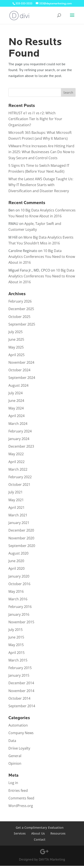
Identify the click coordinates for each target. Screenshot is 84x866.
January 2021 (18, 522)
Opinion (14, 763)
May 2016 (16, 591)
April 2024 (16, 415)
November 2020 (21, 538)
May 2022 (16, 454)
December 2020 (21, 530)
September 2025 (21, 324)
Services (20, 833)
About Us (38, 833)
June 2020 (16, 560)
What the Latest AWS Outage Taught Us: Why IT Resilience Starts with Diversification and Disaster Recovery (40, 185)
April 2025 (16, 354)
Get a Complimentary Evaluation (40, 827)
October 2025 (19, 316)
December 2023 (21, 446)
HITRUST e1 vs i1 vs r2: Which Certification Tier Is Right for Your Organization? (35, 119)
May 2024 (16, 408)
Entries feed (18, 790)
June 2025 (16, 339)
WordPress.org (20, 805)
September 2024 (21, 377)
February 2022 (20, 477)
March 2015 (17, 660)
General (14, 755)
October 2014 (19, 698)
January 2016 (18, 614)
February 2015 (20, 667)
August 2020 (18, 553)
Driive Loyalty (19, 748)
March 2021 (17, 515)
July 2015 (15, 629)
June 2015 (16, 637)
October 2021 (19, 484)
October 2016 (19, 583)
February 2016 (20, 606)
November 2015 (21, 622)
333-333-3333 (24, 3)
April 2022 (16, 461)
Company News (21, 732)
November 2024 (21, 362)
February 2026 (20, 301)
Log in (13, 782)
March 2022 (17, 469)
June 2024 (16, 400)
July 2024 (15, 393)
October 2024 (19, 370)
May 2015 (16, 644)
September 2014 (21, 706)
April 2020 (16, 568)
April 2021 (16, 507)
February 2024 (20, 431)
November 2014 (21, 690)
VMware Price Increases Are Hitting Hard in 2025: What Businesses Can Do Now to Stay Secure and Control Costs (41, 152)
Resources (57, 833)
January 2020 (18, 576)
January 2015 (18, 675)
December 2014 (21, 683)
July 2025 (15, 331)
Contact (39, 839)
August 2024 (18, 385)
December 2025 (21, 308)
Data (12, 740)
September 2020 (21, 545)
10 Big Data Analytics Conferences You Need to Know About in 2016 (41, 256)
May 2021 (16, 500)
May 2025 (16, 347)
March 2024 (17, 423)
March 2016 (17, 599)
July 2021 (15, 492)
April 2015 (16, 652)
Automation (18, 725)
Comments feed (21, 798)
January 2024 (18, 438)
